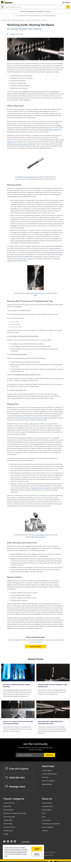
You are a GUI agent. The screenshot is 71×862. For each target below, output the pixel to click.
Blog (9, 20)
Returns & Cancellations (48, 781)
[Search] (67, 6)
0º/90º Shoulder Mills (9, 817)
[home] (6, 3)
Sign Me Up (49, 755)
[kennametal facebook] (4, 842)
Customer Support (47, 770)
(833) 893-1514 (17, 777)
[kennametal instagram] (15, 842)
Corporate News (46, 820)
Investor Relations (46, 810)
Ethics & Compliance (47, 827)
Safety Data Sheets (47, 784)
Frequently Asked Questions (49, 774)
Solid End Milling (7, 823)
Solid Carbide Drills (8, 810)
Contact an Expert (35, 646)
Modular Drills (7, 806)
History (44, 813)
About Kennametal (47, 803)
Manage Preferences (37, 854)
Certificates (45, 830)
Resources (4, 20)
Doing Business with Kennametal (50, 823)
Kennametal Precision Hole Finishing (24, 28)
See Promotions (47, 11)
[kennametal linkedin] (8, 842)
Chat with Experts (18, 768)
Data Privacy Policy (46, 852)
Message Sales (17, 786)
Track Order (45, 777)
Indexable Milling (7, 820)
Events (43, 817)
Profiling (5, 834)
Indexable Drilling (8, 830)
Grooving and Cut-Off (9, 827)
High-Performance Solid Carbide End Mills (14, 813)
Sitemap (53, 852)
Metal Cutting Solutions (18, 20)
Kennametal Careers (47, 806)
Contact (67, 2)
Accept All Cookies (36, 848)
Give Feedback (26, 842)
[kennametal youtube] (11, 842)
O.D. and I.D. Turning (9, 803)
